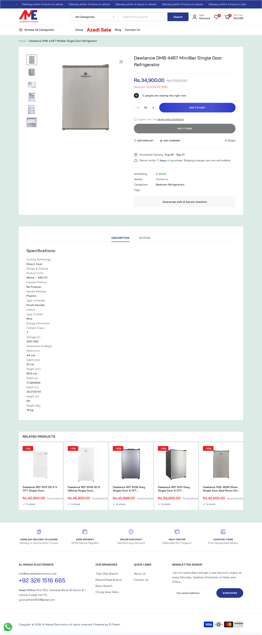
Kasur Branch (104, 586)
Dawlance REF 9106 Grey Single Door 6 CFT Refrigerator (129, 488)
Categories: (141, 184)
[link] (55, 452)
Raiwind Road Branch (109, 579)
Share (232, 140)
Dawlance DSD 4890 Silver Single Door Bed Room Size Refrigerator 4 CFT (221, 488)
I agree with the (160, 119)
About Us (140, 573)
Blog (118, 29)
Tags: (137, 190)
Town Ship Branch (107, 573)
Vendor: (138, 179)
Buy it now (185, 128)
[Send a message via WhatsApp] (8, 627)
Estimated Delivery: (152, 154)
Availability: (141, 174)
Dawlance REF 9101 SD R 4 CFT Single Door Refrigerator (40, 488)
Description (120, 238)
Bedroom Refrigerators (170, 184)
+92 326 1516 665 (42, 580)
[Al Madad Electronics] (28, 17)
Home (79, 29)
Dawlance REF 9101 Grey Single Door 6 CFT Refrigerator (174, 488)
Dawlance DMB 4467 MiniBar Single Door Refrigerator (178, 61)
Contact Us (132, 29)
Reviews (145, 238)
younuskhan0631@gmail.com (37, 599)
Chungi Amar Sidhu (107, 592)
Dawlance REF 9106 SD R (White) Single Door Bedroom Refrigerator (84, 488)
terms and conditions (170, 119)
